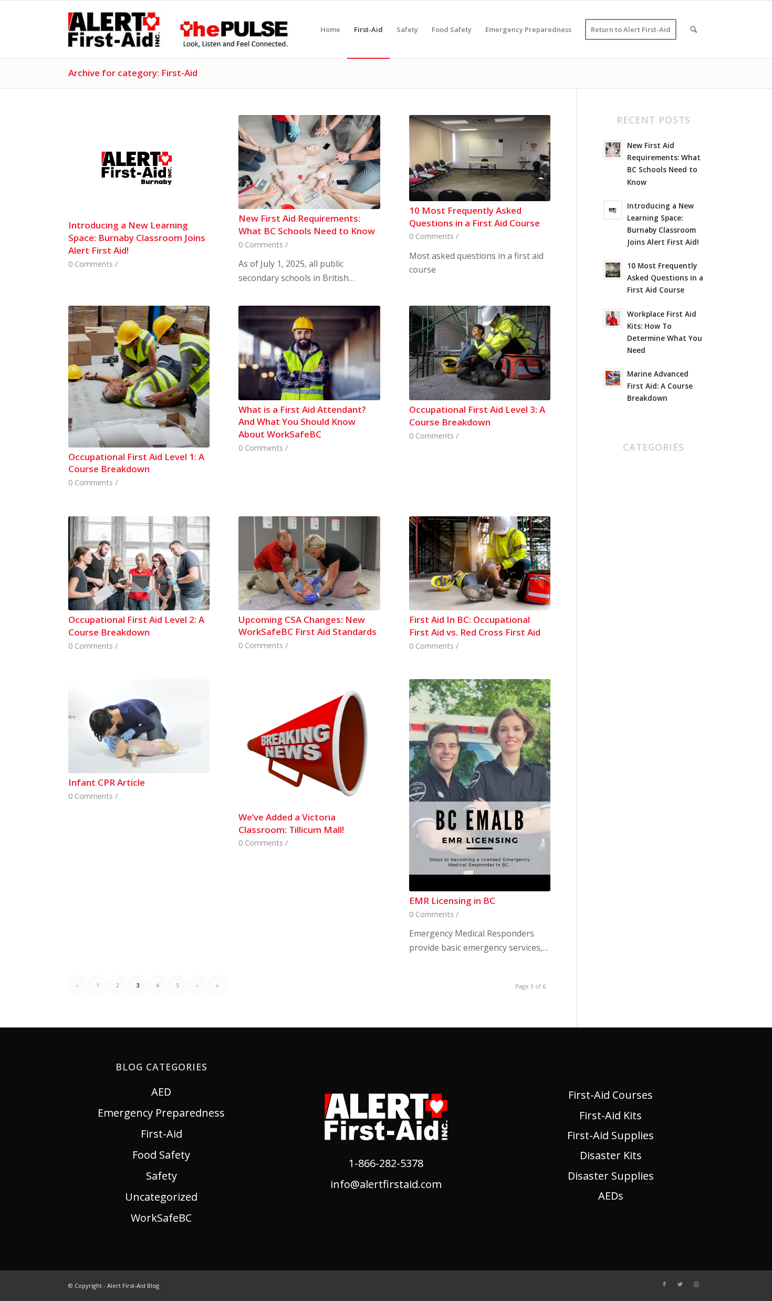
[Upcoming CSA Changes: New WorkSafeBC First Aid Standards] (309, 563)
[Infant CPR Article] (139, 726)
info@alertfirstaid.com (386, 1184)
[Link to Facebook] (664, 1284)
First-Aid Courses (610, 1095)
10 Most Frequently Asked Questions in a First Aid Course (474, 216)
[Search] (693, 29)
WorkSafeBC (633, 619)
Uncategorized (639, 598)
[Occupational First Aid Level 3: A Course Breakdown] (479, 353)
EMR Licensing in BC (452, 900)
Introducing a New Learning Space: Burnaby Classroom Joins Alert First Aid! (136, 237)
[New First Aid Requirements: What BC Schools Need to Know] (309, 162)
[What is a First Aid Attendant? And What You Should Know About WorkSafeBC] (309, 353)
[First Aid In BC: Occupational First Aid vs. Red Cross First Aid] (479, 563)
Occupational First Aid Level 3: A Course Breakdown (477, 415)
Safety (618, 577)
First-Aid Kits (610, 1115)
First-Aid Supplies (610, 1135)
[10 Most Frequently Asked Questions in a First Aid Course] (479, 158)
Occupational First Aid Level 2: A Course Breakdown (136, 625)
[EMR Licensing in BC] (479, 785)
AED (613, 472)
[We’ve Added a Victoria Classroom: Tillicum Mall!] (309, 743)
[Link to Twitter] (680, 1284)
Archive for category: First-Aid (132, 73)
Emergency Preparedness (161, 1113)
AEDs (610, 1196)
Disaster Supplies (611, 1176)
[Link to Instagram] (696, 1284)
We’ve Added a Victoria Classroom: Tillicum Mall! (291, 823)
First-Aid (624, 535)
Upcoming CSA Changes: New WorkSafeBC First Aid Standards (307, 625)
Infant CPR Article (106, 782)
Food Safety (632, 556)
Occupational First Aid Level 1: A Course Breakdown (136, 463)
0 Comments (90, 264)
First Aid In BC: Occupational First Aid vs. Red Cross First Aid (474, 625)
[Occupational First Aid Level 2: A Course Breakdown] (139, 563)
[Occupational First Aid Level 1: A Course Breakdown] (139, 376)
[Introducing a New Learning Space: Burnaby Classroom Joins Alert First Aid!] (139, 165)
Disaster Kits (611, 1155)
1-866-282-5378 (386, 1163)
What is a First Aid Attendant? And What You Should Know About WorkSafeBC (302, 422)
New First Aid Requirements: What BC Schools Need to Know (306, 224)
